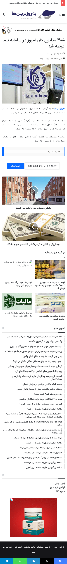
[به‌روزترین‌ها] (33, 15)
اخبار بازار (60, 484)
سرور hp (60, 491)
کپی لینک (15, 166)
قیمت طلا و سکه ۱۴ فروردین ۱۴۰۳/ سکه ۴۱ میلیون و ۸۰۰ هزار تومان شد (50, 285)
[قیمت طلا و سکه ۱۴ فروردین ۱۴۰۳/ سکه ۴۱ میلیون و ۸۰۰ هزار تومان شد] (50, 269)
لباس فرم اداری (57, 487)
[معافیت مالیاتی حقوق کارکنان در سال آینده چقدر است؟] (17, 301)
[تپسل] (3, 27)
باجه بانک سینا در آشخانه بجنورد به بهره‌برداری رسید (18, 284)
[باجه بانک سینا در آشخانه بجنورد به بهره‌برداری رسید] (17, 269)
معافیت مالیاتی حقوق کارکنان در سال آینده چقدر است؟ (18, 314)
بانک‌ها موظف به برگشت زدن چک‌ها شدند (52, 317)
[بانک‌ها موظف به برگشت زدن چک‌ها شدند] (50, 303)
